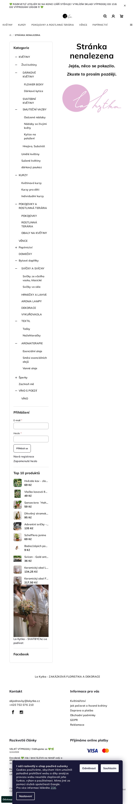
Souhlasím (109, 768)
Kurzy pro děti (30, 189)
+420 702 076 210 (21, 704)
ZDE (53, 787)
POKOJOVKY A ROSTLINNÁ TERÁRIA (33, 206)
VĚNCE (23, 240)
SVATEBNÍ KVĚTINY (29, 100)
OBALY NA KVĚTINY (34, 233)
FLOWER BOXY (34, 84)
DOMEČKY (25, 254)
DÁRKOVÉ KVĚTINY (29, 74)
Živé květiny (29, 64)
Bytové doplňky (29, 260)
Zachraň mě (26, 384)
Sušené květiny (31, 160)
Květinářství (78, 700)
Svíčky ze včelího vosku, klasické (33, 278)
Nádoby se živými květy (35, 125)
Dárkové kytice (33, 91)
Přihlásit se (22, 448)
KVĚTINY (24, 56)
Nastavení (25, 796)
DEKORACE (28, 307)
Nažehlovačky (32, 335)
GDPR (74, 720)
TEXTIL (25, 321)
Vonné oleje (30, 368)
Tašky (26, 328)
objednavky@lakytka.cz (24, 700)
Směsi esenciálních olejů (35, 359)
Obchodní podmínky (83, 715)
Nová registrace (24, 456)
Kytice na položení (30, 136)
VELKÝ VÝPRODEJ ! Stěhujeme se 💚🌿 (31, 749)
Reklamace (77, 724)
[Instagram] (21, 712)
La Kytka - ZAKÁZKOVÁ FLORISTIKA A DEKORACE (67, 676)
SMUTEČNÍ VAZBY (35, 109)
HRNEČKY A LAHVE (34, 294)
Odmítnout (89, 768)
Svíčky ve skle (32, 286)
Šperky (23, 377)
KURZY (23, 175)
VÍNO (24, 398)
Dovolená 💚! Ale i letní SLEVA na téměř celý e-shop (36, 759)
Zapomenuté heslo (25, 461)
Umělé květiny (30, 154)
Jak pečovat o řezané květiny (88, 705)
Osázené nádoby (35, 117)
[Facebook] (13, 712)
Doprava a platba (81, 710)
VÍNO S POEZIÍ (28, 390)
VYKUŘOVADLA (31, 314)
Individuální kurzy (32, 196)
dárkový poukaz (31, 167)
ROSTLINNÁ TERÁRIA (29, 224)
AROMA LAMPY (31, 301)
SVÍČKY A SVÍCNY (32, 268)
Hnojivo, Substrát (34, 146)
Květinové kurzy (31, 183)
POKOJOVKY (29, 215)
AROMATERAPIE (32, 343)
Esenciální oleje (32, 351)
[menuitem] (7, 25)
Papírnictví (26, 247)
